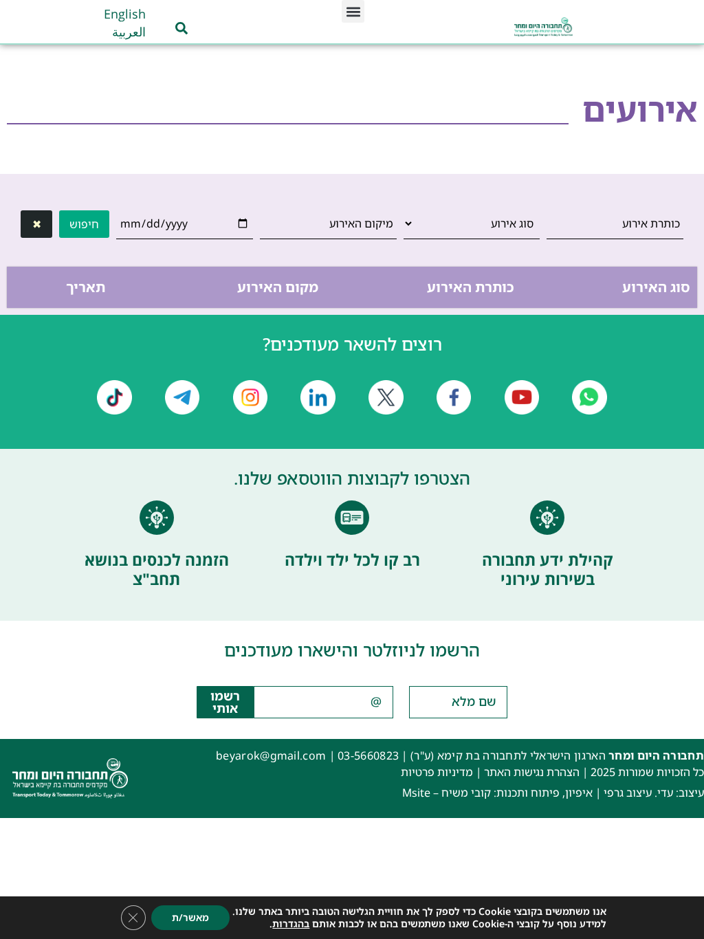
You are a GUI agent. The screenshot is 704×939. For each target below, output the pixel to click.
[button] (353, 11)
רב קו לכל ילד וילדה (352, 560)
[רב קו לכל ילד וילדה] (352, 517)
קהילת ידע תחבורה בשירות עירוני (547, 569)
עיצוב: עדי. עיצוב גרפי (654, 792)
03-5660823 (368, 755)
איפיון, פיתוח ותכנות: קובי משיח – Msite (497, 792)
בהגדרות (290, 924)
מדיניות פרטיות (437, 772)
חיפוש (84, 224)
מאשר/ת (190, 917)
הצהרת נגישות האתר (532, 772)
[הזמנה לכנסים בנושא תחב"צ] (157, 517)
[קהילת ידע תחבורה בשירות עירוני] (547, 517)
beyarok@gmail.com (271, 755)
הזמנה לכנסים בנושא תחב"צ (157, 569)
